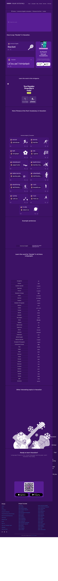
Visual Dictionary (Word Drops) (8, 513)
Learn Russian (41, 525)
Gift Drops (49, 3)
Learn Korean (41, 521)
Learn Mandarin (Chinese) (24, 522)
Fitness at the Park (37, 11)
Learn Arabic (21, 506)
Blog (37, 3)
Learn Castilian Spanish (23, 509)
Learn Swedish (41, 526)
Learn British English (23, 508)
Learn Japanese (22, 521)
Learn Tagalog (21, 528)
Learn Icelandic (41, 518)
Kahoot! (40, 3)
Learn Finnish (41, 512)
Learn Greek (21, 515)
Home (14, 11)
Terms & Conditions (34, 535)
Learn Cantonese (41, 508)
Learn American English (43, 505)
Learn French (21, 514)
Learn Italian (40, 519)
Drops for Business (5, 511)
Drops (29, 3)
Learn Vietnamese (41, 529)
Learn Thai (40, 528)
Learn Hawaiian (41, 515)
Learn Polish (21, 525)
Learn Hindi (40, 516)
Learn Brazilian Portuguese (43, 506)
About (3, 506)
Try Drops (4, 509)
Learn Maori (40, 522)
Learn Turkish (21, 529)
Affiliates (3, 527)
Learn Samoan (21, 526)
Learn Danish (40, 509)
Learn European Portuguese (24, 512)
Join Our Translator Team (7, 525)
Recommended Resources (7, 515)
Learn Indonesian (22, 519)
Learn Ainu (21, 505)
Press (3, 521)
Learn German (41, 514)
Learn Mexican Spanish (23, 523)
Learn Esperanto (41, 511)
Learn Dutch (21, 511)
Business (44, 3)
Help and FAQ (4, 529)
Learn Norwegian (41, 523)
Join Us (3, 523)
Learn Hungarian (22, 518)
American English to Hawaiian (24, 11)
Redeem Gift (4, 519)
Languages (33, 3)
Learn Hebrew (21, 516)
